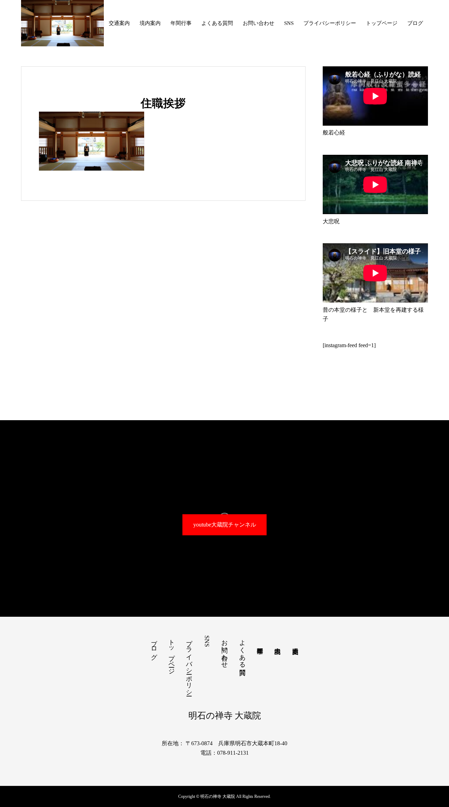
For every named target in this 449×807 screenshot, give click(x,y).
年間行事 (181, 23)
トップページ (381, 23)
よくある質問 (217, 23)
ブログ (415, 23)
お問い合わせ (258, 23)
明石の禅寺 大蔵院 (224, 715)
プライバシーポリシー (329, 23)
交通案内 (119, 23)
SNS (289, 23)
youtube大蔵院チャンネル (224, 525)
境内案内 (150, 23)
